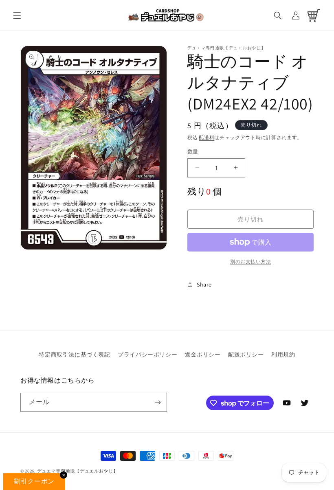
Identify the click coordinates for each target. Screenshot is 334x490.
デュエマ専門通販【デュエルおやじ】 (77, 471)
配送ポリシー (246, 354)
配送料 (206, 137)
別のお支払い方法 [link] (250, 261)
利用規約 (283, 354)
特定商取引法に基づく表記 (74, 354)
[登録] (158, 402)
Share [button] (204, 284)
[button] (17, 15)
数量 (192, 151)
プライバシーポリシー (147, 354)
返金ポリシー (203, 354)
